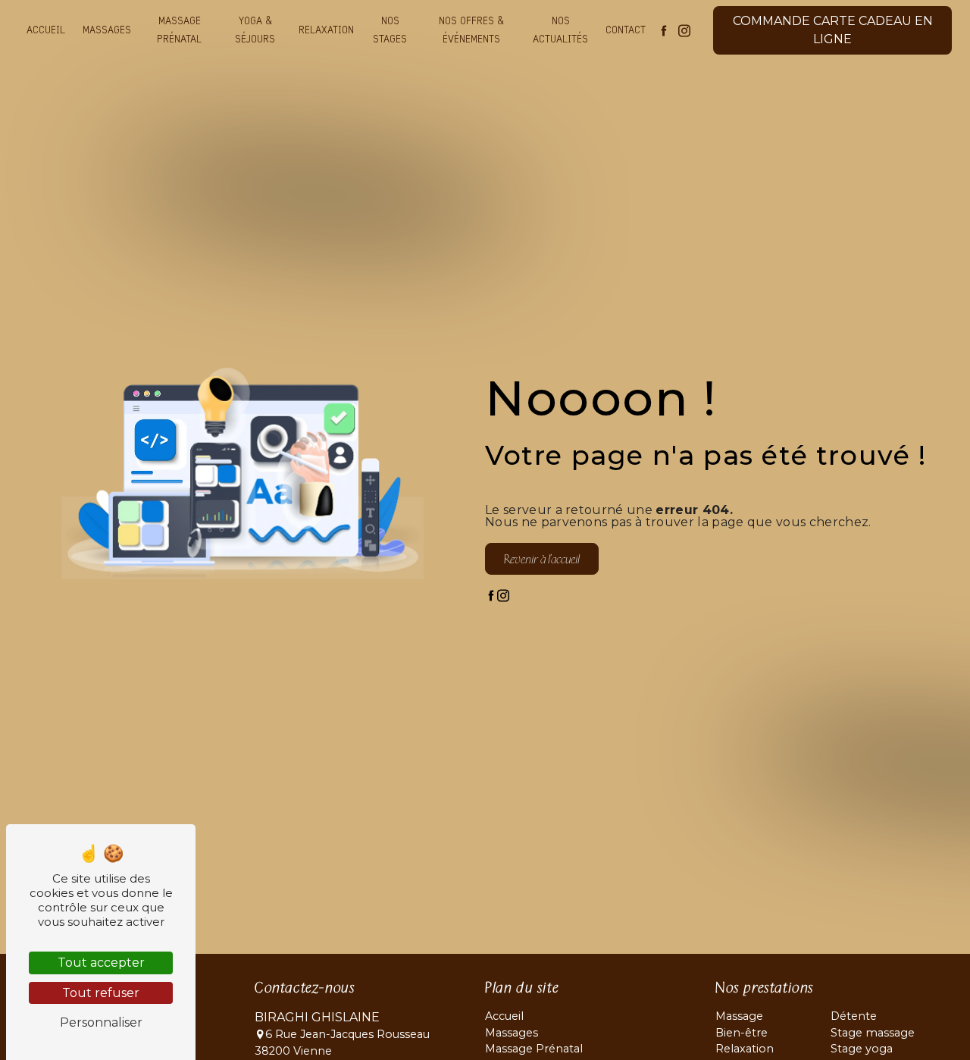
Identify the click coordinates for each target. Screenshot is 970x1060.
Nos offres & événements (471, 30)
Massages (107, 30)
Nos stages (390, 30)
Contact (625, 30)
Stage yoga (862, 1048)
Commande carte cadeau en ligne (833, 30)
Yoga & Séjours (255, 30)
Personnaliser (101, 1022)
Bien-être (741, 1033)
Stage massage (873, 1033)
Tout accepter (101, 962)
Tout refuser (100, 993)
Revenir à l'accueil (542, 558)
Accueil (46, 30)
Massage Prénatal (179, 30)
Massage (739, 1016)
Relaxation (326, 30)
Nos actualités (560, 30)
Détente (854, 1016)
